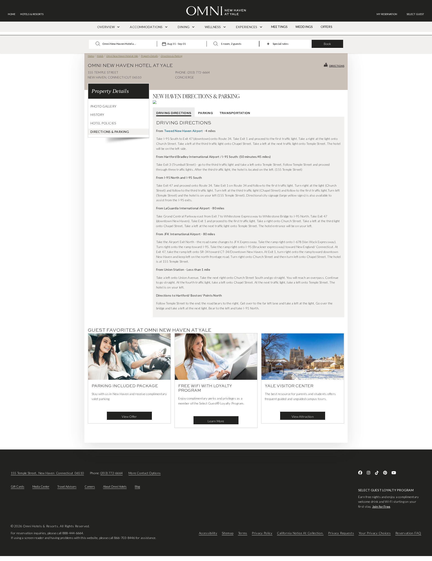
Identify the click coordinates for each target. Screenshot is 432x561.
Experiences (247, 27)
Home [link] (11, 14)
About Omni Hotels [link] (115, 486)
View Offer (129, 416)
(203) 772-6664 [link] (111, 473)
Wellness (213, 27)
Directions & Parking (171, 55)
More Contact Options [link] (144, 473)
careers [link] (90, 486)
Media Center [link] (40, 486)
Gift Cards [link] (17, 486)
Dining (184, 27)
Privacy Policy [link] (262, 533)
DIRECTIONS (336, 65)
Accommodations (146, 27)
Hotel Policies (103, 123)
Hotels (100, 55)
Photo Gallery (103, 106)
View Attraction (303, 416)
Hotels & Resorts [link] (31, 14)
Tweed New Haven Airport (183, 131)
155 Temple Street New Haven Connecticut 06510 (47, 473)
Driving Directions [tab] (173, 113)
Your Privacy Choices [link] (375, 533)
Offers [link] (326, 27)
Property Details (149, 55)
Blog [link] (137, 486)
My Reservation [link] (387, 14)
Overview (106, 27)
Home (91, 55)
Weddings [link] (304, 27)
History (97, 114)
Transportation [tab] (235, 113)
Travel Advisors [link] (66, 486)
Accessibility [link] (208, 533)
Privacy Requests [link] (341, 533)
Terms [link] (243, 533)
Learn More (216, 421)
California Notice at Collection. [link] (300, 533)
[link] (389, 14)
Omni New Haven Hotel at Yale (122, 55)
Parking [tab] (205, 113)
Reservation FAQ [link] (408, 533)
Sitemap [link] (228, 533)
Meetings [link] (279, 27)
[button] (415, 14)
